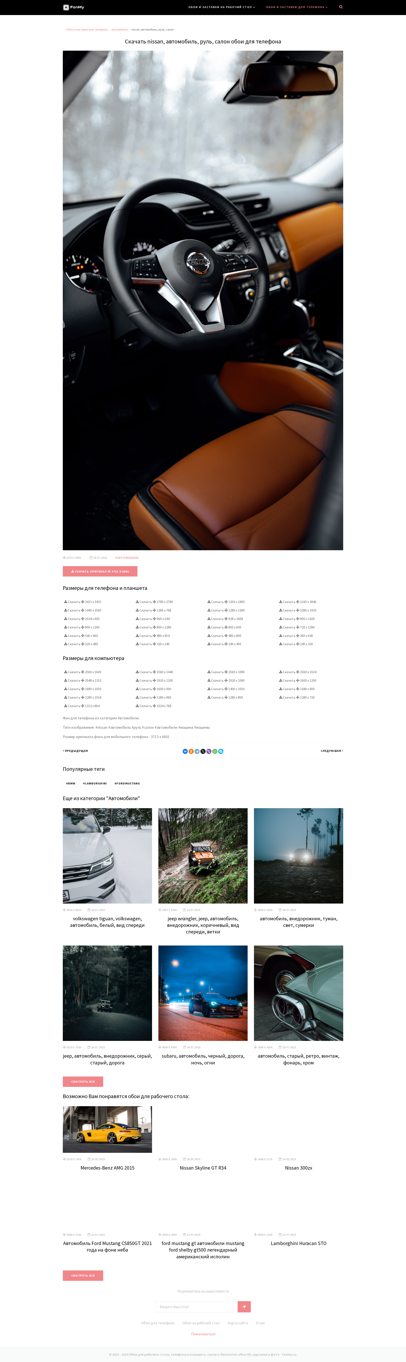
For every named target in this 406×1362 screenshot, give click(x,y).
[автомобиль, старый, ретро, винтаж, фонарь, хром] (298, 993)
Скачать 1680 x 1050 (84, 689)
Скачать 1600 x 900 (155, 689)
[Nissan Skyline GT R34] (203, 1129)
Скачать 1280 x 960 (155, 697)
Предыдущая (76, 751)
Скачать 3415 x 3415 (84, 602)
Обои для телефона (157, 1322)
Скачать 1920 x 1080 (228, 680)
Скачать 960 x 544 (154, 619)
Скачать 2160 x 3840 (299, 602)
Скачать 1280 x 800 (227, 697)
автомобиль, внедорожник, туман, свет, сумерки (298, 921)
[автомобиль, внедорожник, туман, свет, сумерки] (298, 856)
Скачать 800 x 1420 (298, 619)
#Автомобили (127, 558)
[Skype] (220, 751)
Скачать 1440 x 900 (298, 689)
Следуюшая (331, 751)
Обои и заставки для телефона (295, 7)
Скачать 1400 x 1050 (228, 689)
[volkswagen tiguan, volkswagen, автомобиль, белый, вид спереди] (107, 856)
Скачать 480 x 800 (226, 636)
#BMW (70, 783)
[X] (203, 751)
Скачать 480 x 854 (154, 636)
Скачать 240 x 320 (297, 644)
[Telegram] (197, 751)
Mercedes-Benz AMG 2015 (107, 1167)
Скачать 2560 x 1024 (299, 672)
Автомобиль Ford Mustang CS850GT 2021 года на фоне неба (107, 1246)
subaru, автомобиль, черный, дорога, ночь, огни (203, 1059)
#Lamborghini (95, 783)
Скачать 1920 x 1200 (156, 680)
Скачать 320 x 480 (82, 644)
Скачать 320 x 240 (154, 644)
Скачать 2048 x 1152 (84, 680)
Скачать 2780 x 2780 (156, 602)
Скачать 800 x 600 (226, 627)
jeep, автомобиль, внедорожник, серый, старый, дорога (107, 1059)
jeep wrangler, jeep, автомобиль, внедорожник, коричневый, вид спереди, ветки (203, 925)
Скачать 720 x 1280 (298, 627)
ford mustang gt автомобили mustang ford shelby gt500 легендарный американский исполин (203, 1250)
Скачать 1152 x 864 (83, 706)
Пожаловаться (203, 1333)
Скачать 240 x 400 (226, 644)
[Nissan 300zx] (298, 1129)
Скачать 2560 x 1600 (84, 672)
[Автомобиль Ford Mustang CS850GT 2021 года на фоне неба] (107, 1205)
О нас (260, 1322)
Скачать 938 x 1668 (227, 619)
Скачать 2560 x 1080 (228, 672)
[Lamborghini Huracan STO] (298, 1205)
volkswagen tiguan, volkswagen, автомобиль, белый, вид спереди (107, 921)
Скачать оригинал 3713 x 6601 (101, 571)
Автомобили (119, 29)
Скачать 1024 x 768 (155, 706)
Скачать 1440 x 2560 (84, 610)
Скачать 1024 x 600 (83, 619)
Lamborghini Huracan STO (298, 1243)
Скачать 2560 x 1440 (156, 672)
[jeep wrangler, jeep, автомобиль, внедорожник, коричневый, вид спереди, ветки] (203, 856)
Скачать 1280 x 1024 (84, 697)
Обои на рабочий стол (201, 1322)
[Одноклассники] (191, 751)
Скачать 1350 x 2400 (228, 602)
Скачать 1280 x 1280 (228, 610)
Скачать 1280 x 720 (298, 697)
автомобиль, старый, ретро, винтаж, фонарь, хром (298, 1059)
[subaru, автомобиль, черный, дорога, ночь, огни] (203, 993)
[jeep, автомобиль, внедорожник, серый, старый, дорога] (107, 993)
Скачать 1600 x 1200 (299, 680)
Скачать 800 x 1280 (155, 627)
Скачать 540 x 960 (82, 636)
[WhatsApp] (214, 751)
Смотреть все (83, 1081)
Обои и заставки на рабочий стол (220, 7)
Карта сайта (238, 1322)
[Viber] (208, 751)
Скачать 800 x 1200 (83, 627)
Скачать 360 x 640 (297, 636)
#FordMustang (127, 783)
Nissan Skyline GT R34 (203, 1167)
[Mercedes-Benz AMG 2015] (107, 1129)
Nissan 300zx (298, 1167)
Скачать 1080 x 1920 (299, 610)
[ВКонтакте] (185, 751)
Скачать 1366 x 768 (155, 610)
